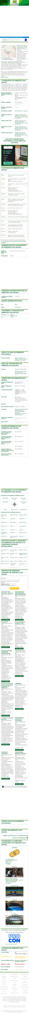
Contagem (18, 63)
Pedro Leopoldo (23, 514)
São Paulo (3, 549)
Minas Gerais (18, 307)
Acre (4, 974)
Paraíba (14, 984)
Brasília (21, 549)
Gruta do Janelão (9, 911)
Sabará (21, 529)
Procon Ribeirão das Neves (11, 944)
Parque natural (4, 421)
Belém (11, 561)
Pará (14, 982)
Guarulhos (21, 563)
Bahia (4, 982)
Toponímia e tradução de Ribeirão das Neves (13, 311)
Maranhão (4, 993)
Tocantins (25, 992)
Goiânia (21, 557)
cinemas (14, 847)
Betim (5, 509)
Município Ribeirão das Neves (17, 37)
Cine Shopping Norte (10, 859)
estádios (14, 914)
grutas (14, 900)
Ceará (4, 985)
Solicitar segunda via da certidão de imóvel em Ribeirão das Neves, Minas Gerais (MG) (21, 134)
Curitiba (12, 557)
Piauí (14, 990)
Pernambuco (14, 988)
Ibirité (2, 529)
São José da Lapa (18, 61)
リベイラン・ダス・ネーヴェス (5, 316)
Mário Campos (22, 532)
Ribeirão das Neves (21, 45)
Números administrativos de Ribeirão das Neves (14, 291)
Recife (2, 561)
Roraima (25, 984)
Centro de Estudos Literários (11, 881)
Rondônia (24, 982)
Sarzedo (12, 529)
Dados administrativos (12, 301)
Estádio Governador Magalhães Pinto (13, 925)
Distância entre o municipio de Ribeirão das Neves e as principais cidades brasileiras (14, 543)
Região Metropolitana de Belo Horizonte (20, 414)
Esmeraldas (4, 62)
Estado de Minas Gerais (5, 37)
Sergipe (25, 990)
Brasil (16, 304)
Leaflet (3, 58)
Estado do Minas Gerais (22, 47)
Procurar (14, 588)
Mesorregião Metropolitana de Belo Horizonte (21, 410)
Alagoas (4, 976)
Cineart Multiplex (9, 861)
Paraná (14, 986)
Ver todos (8, 864)
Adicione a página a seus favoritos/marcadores (21, 957)
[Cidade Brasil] (14, 3)
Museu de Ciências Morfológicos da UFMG (14, 880)
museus (14, 866)
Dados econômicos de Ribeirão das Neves (11, 427)
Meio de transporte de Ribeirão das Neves (12, 364)
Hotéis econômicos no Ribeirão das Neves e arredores (15, 837)
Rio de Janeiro (13, 549)
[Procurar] (26, 40)
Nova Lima (3, 536)
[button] (3, 47)
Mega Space (8, 897)
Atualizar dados (4, 77)
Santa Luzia (4, 526)
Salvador (12, 553)
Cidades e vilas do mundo (19, 1007)
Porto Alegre (13, 563)
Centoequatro (8, 862)
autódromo (14, 886)
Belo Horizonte (11, 62)
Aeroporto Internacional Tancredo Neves (20, 372)
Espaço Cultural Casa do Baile (12, 879)
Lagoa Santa (22, 526)
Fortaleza (3, 553)
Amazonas (4, 980)
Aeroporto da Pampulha (20, 369)
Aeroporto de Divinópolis (20, 373)
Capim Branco (22, 522)
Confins (3, 518)
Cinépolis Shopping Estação (11, 860)
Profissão (3, 578)
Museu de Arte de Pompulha (11, 878)
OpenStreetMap (5, 59)
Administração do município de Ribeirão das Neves (14, 246)
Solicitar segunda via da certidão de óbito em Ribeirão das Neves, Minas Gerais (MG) (21, 122)
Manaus (3, 557)
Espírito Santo (4, 989)
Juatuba (12, 532)
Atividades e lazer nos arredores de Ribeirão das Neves (14, 842)
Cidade (3, 582)
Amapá (4, 978)
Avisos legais (6, 1005)
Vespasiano (22, 518)
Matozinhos (4, 522)
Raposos (21, 536)
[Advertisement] (14, 21)
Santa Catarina (25, 986)
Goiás (4, 991)
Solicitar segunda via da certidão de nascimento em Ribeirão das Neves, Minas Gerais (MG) (21, 116)
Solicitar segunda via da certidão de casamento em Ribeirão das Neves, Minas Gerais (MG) (21, 128)
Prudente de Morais (4, 533)
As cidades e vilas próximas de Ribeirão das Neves (14, 491)
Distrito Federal (4, 987)
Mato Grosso (14, 974)
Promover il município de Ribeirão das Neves (21, 961)
